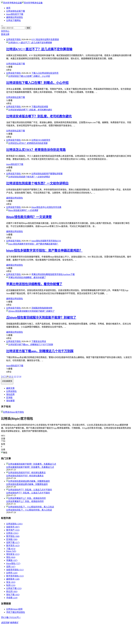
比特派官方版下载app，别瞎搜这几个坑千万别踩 (40, 351)
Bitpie (11, 551)
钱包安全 (12, 554)
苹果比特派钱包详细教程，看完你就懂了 (34, 284)
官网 (10, 566)
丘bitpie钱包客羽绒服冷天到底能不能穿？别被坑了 (41, 317)
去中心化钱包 (47, 207)
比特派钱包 (45, 73)
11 (12, 376)
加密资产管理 (48, 174)
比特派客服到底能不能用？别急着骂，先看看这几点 (30, 467)
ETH (59, 241)
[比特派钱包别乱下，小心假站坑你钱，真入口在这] (69, 506)
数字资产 (12, 530)
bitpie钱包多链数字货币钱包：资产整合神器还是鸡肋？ (44, 250)
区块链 (9, 397)
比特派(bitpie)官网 (14, 609)
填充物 (49, 308)
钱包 (10, 557)
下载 (33, 107)
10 (10, 376)
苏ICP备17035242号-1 (11, 617)
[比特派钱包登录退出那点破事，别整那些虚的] (69, 481)
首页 (8, 8)
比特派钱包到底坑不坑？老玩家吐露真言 (25, 476)
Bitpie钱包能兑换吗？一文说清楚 (29, 217)
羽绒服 (34, 308)
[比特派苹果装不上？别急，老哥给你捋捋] (69, 498)
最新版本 (12, 579)
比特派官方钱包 (13, 39)
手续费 (11, 598)
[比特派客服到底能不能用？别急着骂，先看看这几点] (69, 463)
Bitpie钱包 (36, 207)
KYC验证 (35, 39)
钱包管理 (10, 401)
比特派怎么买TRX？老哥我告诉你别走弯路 (36, 149)
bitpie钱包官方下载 (14, 14)
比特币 (11, 573)
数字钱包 (12, 536)
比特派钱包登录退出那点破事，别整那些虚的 (27, 484)
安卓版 (45, 107)
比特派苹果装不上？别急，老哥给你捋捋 (25, 501)
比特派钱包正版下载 (15, 11)
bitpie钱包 (35, 241)
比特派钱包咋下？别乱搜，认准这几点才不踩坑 (28, 493)
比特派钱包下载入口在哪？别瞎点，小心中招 (37, 82)
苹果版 (11, 560)
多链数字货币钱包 (48, 241)
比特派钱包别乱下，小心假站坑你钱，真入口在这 (29, 510)
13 (17, 376)
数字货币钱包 (15, 576)
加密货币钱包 (56, 274)
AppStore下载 (69, 274)
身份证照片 (45, 39)
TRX (40, 140)
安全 (38, 341)
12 (15, 376)
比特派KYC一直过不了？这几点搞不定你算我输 (39, 49)
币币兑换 (57, 207)
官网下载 (12, 542)
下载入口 (35, 73)
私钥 (10, 585)
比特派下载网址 (13, 20)
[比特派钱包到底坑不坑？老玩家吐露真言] (69, 472)
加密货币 (46, 140)
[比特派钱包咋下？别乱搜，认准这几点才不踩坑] (69, 489)
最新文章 (10, 388)
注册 (7, 34)
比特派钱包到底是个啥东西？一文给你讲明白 (37, 183)
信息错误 (55, 39)
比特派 (39, 107)
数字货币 (12, 545)
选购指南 (42, 308)
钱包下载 (12, 594)
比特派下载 (14, 588)
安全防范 (54, 73)
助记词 (11, 591)
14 (20, 376)
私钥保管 (58, 174)
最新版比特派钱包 (14, 17)
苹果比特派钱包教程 (40, 274)
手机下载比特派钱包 (15, 612)
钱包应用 (10, 394)
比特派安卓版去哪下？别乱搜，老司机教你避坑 (39, 116)
